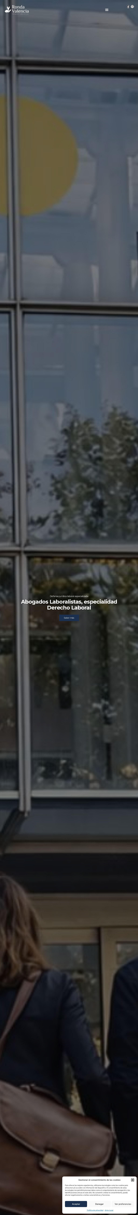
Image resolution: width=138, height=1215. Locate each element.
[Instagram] (132, 6)
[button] (132, 1180)
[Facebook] (128, 6)
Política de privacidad (95, 1210)
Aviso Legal (109, 1210)
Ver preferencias (123, 1204)
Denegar (99, 1204)
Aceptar (76, 1204)
